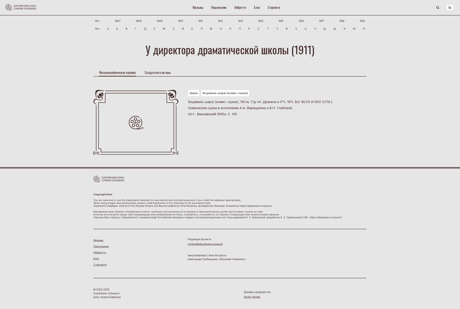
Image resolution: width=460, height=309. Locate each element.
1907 (118, 20)
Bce (97, 20)
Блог (257, 7)
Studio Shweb (252, 296)
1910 (180, 20)
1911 (200, 20)
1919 (362, 20)
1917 (321, 20)
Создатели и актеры (158, 72)
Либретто (240, 7)
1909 (160, 20)
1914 (260, 20)
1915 (281, 20)
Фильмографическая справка (117, 72)
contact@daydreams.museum (205, 244)
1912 (220, 20)
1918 (341, 20)
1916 (301, 20)
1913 (240, 20)
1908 (139, 20)
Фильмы (198, 7)
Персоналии (218, 7)
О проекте (274, 7)
